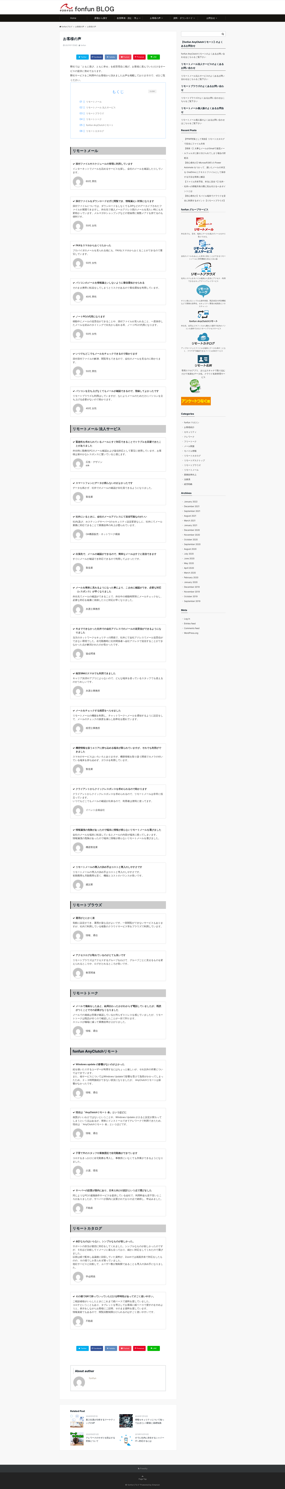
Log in (187, 618)
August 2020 (190, 549)
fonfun (83, 45)
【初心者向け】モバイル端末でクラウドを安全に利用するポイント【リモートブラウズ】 (205, 198)
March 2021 (189, 520)
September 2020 (192, 544)
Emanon (156, 1485)
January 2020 (191, 582)
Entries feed (190, 623)
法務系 (187, 479)
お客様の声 (155, 18)
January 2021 (190, 525)
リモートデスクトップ (194, 460)
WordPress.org (191, 633)
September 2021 (192, 511)
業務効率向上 (190, 474)
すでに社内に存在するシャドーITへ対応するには (149, 1439)
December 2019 (192, 587)
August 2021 (190, 516)
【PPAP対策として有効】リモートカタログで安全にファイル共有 (204, 141)
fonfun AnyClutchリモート (99, 125)
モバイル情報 (190, 451)
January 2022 (190, 501)
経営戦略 (188, 484)
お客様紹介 (189, 427)
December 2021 (192, 506)
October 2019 (191, 596)
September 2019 (192, 601)
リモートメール (94, 101)
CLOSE (152, 91)
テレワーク (189, 436)
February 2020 (191, 577)
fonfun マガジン (191, 422)
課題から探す (100, 18)
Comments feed (192, 628)
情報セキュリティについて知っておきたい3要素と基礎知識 (149, 1421)
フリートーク (190, 441)
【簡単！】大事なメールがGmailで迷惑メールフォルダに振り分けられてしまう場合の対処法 (205, 153)
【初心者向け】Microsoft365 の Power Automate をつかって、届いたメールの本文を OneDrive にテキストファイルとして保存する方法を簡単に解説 (204, 169)
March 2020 (190, 572)
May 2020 (189, 563)
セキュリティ (190, 432)
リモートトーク (94, 119)
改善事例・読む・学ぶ (127, 18)
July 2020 (189, 553)
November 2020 (192, 534)
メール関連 (189, 446)
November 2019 (192, 591)
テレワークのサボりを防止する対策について (100, 1439)
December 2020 (192, 530)
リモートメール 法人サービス (101, 107)
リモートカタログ (95, 131)
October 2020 (191, 539)
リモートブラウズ (95, 113)
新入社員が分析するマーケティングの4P (100, 1421)
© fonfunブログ (132, 1485)
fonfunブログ (67, 26)
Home (73, 18)
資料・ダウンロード (183, 18)
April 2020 (189, 568)
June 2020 (189, 558)
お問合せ (210, 18)
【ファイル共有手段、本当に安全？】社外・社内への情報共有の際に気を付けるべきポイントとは (205, 186)
